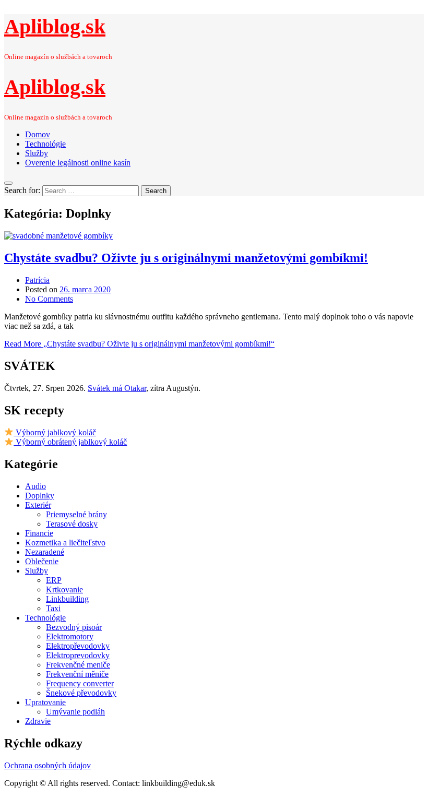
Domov (37, 134)
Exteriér (38, 505)
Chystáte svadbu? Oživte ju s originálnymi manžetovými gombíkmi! (186, 258)
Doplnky (39, 495)
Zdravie (38, 721)
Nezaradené (44, 551)
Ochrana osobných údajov (47, 765)
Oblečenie (41, 561)
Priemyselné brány (76, 514)
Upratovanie (45, 702)
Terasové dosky (72, 523)
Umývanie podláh (75, 711)
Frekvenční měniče (77, 674)
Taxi (53, 608)
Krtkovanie (64, 589)
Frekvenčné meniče (78, 664)
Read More (139, 343)
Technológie (45, 143)
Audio (35, 486)
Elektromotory (69, 636)
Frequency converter (80, 683)
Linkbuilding (67, 598)
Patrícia (37, 280)
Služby (36, 153)
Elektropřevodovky (78, 645)
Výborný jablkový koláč (55, 432)
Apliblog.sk (54, 26)
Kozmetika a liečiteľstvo (65, 542)
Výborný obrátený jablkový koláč (70, 441)
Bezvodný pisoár (74, 627)
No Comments (49, 298)
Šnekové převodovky (81, 692)
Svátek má (117, 388)
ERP (54, 580)
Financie (39, 533)
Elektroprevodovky (78, 655)
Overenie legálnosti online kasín (77, 162)
